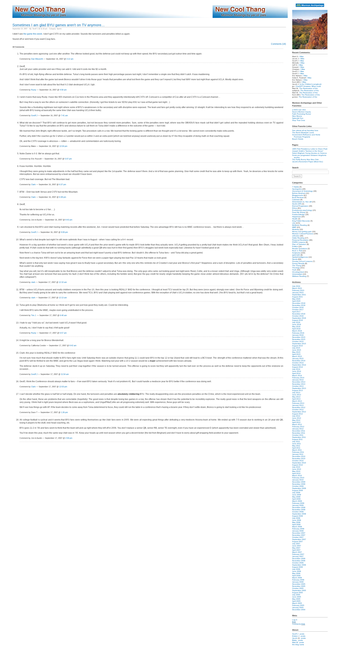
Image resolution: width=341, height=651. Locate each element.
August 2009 (297, 490)
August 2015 (297, 346)
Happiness (296, 217)
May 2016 (296, 327)
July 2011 (296, 441)
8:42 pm (68, 220)
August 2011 (297, 439)
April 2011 (296, 448)
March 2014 (297, 375)
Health (294, 219)
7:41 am (64, 115)
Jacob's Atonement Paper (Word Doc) (307, 162)
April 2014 (296, 373)
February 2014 (298, 378)
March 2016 (297, 331)
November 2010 (298, 458)
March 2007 (297, 552)
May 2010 (296, 471)
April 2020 (296, 301)
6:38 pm (62, 197)
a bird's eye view (299, 110)
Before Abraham (298, 193)
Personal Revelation (300, 240)
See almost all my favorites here (305, 130)
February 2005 (298, 605)
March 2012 (297, 424)
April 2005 (296, 601)
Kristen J (295, 636)
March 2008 (297, 527)
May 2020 (296, 299)
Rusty (33, 90)
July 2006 (296, 569)
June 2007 (296, 546)
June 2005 (296, 597)
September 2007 (299, 539)
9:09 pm (64, 232)
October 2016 (298, 316)
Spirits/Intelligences (300, 257)
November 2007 (298, 535)
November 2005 (298, 586)
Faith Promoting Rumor (301, 114)
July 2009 (296, 493)
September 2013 (299, 388)
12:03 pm (63, 387)
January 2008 (298, 531)
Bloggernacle (297, 195)
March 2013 (297, 401)
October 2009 (298, 486)
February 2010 (298, 478)
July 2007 (296, 544)
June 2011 (296, 444)
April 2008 (296, 524)
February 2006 (298, 580)
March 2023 (297, 288)
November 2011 (298, 433)
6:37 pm (62, 184)
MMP (294, 227)
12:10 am (63, 282)
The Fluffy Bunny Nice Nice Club (305, 159)
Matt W (295, 642)
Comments (298, 624)
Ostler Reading (298, 238)
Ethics (294, 208)
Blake (294, 640)
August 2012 (297, 414)
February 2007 (298, 554)
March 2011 (297, 450)
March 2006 (297, 578)
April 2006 (296, 576)
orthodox (295, 236)
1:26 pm (64, 412)
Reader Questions (299, 249)
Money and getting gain (302, 231)
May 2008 (296, 522)
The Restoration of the (308, 88)
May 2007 (296, 548)
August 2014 (297, 367)
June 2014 (296, 371)
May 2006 (296, 573)
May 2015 (296, 352)
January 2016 (298, 335)
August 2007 (297, 541)
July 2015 (296, 348)
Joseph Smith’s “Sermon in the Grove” (307, 151)
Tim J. (33, 315)
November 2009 (298, 484)
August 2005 (297, 593)
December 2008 (298, 507)
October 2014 (298, 363)
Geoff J (34, 115)
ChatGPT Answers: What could (308, 86)
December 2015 (298, 337)
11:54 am (65, 374)
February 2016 (298, 333)
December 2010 (298, 456)
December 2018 (298, 303)
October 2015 (298, 341)
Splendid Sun (297, 118)
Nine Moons (297, 116)
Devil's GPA (296, 204)
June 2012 (296, 418)
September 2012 (299, 412)
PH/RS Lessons (298, 242)
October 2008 (298, 512)
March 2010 (297, 476)
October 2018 (298, 307)
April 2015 (296, 354)
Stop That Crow (298, 120)
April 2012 (296, 422)
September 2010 (299, 463)
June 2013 (296, 395)
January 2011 (297, 454)
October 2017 (298, 310)
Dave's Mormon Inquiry (301, 112)
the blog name (298, 645)
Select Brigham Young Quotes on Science (309, 153)
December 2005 (298, 584)
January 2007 (298, 556)
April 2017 (296, 312)
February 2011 (298, 452)
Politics (295, 246)
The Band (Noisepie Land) (303, 133)
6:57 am (63, 333)
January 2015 (298, 358)
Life (293, 223)
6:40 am (63, 315)
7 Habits (295, 187)
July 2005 (296, 595)
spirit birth (296, 255)
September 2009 (299, 488)
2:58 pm (68, 438)
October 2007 (298, 537)
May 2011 (296, 446)
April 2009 (296, 499)
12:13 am (63, 298)
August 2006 (297, 567)
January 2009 (298, 505)
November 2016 (298, 314)
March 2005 (297, 603)
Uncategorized (298, 272)
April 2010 (296, 473)
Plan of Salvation (299, 244)
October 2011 (297, 435)
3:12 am (69, 59)
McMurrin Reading (299, 225)
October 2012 (298, 410)
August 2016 (297, 320)
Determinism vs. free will (302, 202)
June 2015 (296, 350)
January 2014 (298, 380)
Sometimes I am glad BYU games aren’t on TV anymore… (58, 25)
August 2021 (297, 297)
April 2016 (296, 329)
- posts (301, 634)
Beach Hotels (297, 139)
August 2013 (297, 390)
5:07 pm (68, 159)
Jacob (294, 638)
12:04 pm (63, 146)
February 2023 (298, 290)
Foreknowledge (298, 214)
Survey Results (298, 263)
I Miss (301, 56)
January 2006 (298, 582)
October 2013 (298, 386)
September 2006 (299, 565)
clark (33, 282)
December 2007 (298, 533)
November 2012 (298, 407)
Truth (294, 270)
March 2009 (297, 501)
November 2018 (298, 305)
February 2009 (298, 503)
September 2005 (299, 590)
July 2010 (296, 467)
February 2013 (298, 403)
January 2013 (298, 405)
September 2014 (299, 365)
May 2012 (296, 420)
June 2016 (296, 324)
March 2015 (297, 356)
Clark (33, 184)
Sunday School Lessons (302, 261)
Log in (294, 620)
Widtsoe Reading (299, 276)
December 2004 (298, 610)
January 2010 (298, 480)
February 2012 (298, 427)
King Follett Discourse (301, 221)
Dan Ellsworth (37, 59)
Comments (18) (278, 44)
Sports (59, 29)
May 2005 (296, 599)
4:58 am (63, 90)
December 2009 (298, 482)
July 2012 (296, 416)
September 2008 (299, 514)
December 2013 (298, 382)
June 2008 (296, 520)
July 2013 (296, 393)
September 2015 (299, 344)
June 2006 (296, 571)
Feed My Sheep (298, 212)
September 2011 (299, 437)
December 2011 (298, 431)
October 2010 (298, 461)
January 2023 (298, 292)
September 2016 (299, 318)
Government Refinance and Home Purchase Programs (306, 136)
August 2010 (297, 465)
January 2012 (298, 429)
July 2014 (296, 369)
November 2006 (298, 561)
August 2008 (297, 516)
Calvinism (296, 200)
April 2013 (296, 399)
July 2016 (296, 322)
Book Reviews (298, 197)
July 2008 (296, 518)
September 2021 (299, 295)
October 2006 (298, 563)
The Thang (296, 266)
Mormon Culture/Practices (302, 234)
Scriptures (296, 253)
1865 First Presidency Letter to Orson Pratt (309, 149)
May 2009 (296, 497)
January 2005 (298, 607)
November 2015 (298, 339)
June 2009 (296, 495)
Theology (296, 268)
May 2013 (296, 397)
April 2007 (296, 550)
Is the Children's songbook (310, 84)
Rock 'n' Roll (297, 251)
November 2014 (298, 361)
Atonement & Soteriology (302, 191)
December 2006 (298, 558)
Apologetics (297, 189)
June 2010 (296, 469)
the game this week (32, 34)
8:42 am (72, 345)
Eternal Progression (300, 206)
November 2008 (298, 510)
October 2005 (298, 588)
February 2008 (298, 529)
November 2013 (298, 384)
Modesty (295, 229)
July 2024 (296, 286)
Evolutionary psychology (302, 210)
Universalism (297, 274)
